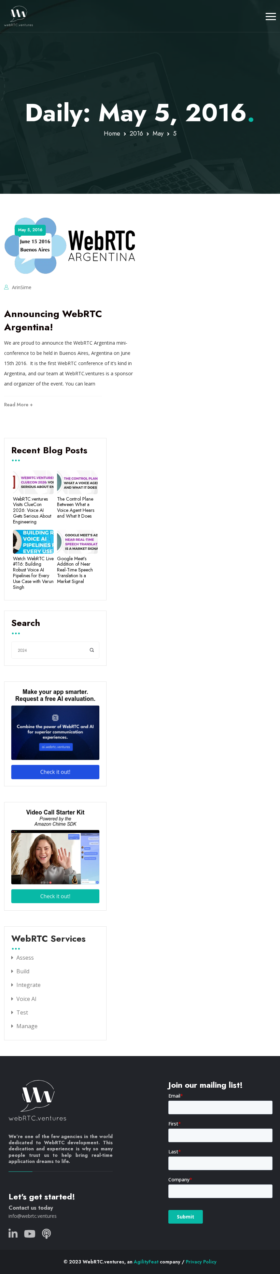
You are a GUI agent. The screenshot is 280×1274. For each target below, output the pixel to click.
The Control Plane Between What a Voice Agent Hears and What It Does (75, 507)
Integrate (28, 985)
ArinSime (21, 287)
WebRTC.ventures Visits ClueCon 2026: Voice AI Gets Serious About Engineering (32, 510)
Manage (27, 1026)
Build (22, 971)
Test (22, 1012)
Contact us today (31, 1208)
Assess (25, 957)
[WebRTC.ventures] (18, 16)
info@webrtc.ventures (33, 1216)
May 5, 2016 (30, 230)
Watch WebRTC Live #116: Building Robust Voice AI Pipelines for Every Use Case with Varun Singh (33, 573)
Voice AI (26, 999)
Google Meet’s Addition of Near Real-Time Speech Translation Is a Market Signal (75, 570)
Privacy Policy (201, 1261)
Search (25, 623)
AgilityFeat (146, 1261)
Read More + (18, 404)
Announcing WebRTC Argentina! (53, 320)
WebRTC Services (48, 939)
